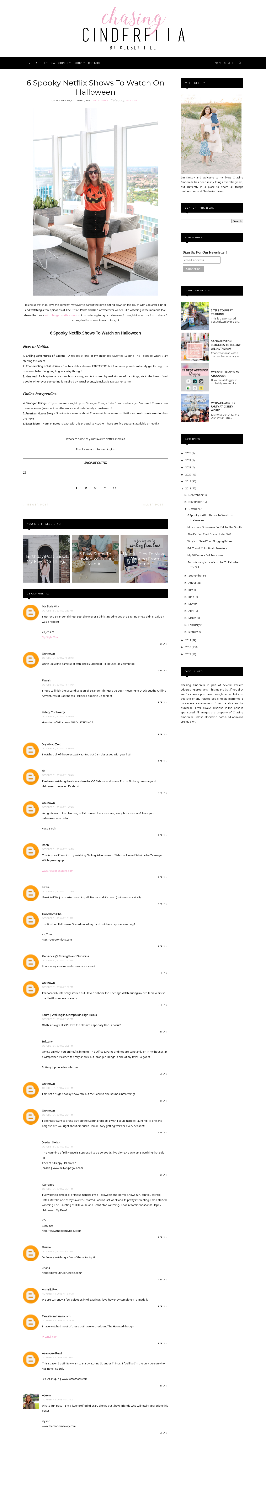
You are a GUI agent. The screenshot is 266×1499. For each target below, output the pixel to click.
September (195, 575)
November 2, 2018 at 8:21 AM (57, 1399)
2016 (188, 647)
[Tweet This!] (86, 487)
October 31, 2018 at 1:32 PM (57, 987)
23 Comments (100, 100)
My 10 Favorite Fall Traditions (205, 555)
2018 (188, 488)
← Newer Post (36, 504)
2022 (188, 460)
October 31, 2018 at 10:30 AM (58, 716)
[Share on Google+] (95, 487)
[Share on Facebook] (76, 487)
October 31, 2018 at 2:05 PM (57, 1045)
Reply (161, 643)
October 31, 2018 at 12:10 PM (58, 849)
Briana (46, 1247)
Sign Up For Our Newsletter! (205, 252)
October (193, 509)
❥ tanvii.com (49, 1336)
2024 (188, 453)
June (191, 597)
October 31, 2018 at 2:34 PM (57, 1114)
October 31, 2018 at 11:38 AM (58, 775)
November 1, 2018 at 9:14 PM (57, 1357)
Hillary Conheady (53, 712)
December (195, 495)
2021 (188, 467)
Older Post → (155, 504)
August (193, 582)
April (191, 611)
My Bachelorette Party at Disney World (223, 406)
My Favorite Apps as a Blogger (225, 374)
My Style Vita (50, 606)
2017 (188, 640)
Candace (48, 1184)
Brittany (47, 1041)
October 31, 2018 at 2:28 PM (57, 1088)
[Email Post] (114, 487)
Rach (45, 845)
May (191, 603)
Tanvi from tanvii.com (56, 1316)
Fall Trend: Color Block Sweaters (207, 548)
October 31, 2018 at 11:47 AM (58, 807)
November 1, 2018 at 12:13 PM (58, 1320)
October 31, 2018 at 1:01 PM (57, 918)
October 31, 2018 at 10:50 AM (58, 748)
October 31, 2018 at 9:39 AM (57, 610)
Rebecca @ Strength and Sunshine (65, 956)
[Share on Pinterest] (104, 487)
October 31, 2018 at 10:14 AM (58, 684)
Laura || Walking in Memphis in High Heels (69, 1014)
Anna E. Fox (49, 1289)
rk (43, 770)
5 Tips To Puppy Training (222, 312)
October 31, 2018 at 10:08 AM (58, 657)
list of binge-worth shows (61, 315)
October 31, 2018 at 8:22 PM (57, 1251)
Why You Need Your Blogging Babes (209, 541)
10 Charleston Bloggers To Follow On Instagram (225, 344)
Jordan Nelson (51, 1142)
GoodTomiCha (52, 914)
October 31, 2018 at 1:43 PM (57, 1019)
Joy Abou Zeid (51, 744)
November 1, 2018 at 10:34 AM (58, 1293)
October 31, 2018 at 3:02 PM (57, 1146)
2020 (188, 474)
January (193, 632)
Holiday (132, 100)
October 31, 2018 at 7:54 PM (57, 1188)
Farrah (46, 680)
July (190, 590)
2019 (188, 481)
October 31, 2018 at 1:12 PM (57, 960)
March (192, 618)
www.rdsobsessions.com (57, 871)
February (194, 625)
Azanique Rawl (52, 1353)
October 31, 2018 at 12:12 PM (58, 891)
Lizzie (45, 887)
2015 (188, 654)
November (195, 502)
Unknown (48, 653)
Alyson (46, 1395)
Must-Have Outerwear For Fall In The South (214, 527)
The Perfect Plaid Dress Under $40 (209, 534)
